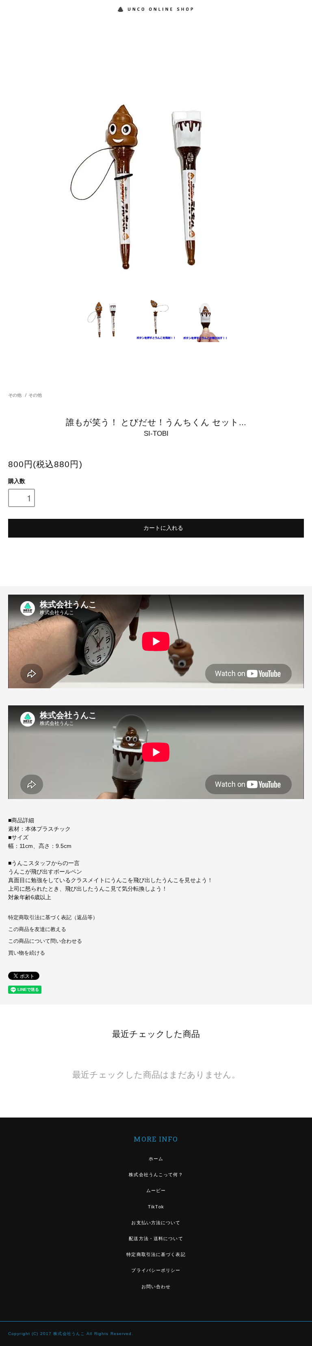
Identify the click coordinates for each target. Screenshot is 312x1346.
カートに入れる (163, 527)
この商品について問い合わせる (45, 941)
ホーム (156, 1158)
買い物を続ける (26, 953)
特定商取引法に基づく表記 (155, 1254)
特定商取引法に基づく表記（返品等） (53, 917)
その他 (15, 395)
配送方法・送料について (156, 1238)
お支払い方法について (155, 1222)
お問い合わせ (156, 1286)
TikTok (156, 1206)
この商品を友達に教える (37, 929)
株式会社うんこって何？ (156, 1174)
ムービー (156, 1190)
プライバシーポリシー (155, 1270)
